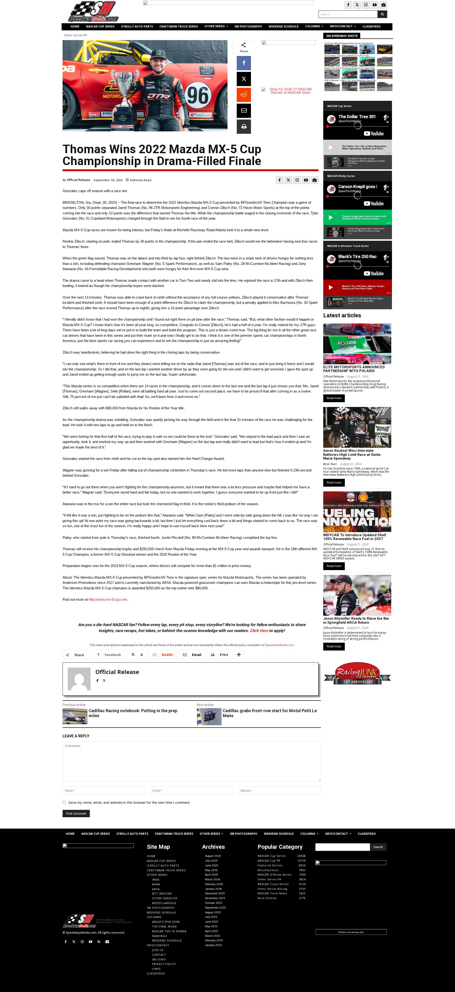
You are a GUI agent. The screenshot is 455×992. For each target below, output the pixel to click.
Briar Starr (330, 464)
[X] (244, 79)
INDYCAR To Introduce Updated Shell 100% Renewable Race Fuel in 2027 (354, 537)
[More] (239, 655)
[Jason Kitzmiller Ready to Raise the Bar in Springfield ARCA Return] (357, 595)
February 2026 (214, 884)
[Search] (382, 14)
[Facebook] (348, 5)
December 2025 (215, 893)
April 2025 (211, 931)
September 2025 (215, 907)
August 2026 (213, 856)
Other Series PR (75, 35)
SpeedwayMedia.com (279, 645)
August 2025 (213, 912)
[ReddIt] (244, 95)
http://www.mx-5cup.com (108, 599)
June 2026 (211, 865)
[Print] (244, 127)
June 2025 (211, 921)
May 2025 (211, 926)
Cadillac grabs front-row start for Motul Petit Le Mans (270, 713)
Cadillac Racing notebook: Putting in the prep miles (133, 713)
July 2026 (211, 860)
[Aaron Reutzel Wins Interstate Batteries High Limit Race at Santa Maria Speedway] (357, 427)
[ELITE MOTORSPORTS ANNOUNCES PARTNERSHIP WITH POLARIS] (357, 343)
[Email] (244, 111)
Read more (334, 398)
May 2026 (211, 870)
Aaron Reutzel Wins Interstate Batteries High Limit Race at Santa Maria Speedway (351, 454)
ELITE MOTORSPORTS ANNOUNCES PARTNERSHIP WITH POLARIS (354, 369)
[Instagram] (366, 5)
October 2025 (213, 902)
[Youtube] (374, 5)
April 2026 (211, 874)
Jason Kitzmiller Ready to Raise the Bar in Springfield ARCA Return (356, 620)
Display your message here (351, 932)
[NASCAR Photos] (383, 5)
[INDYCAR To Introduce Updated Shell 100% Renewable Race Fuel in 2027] (357, 511)
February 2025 (214, 940)
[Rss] (99, 942)
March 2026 (212, 879)
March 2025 (212, 935)
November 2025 (215, 898)
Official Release (78, 180)
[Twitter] (357, 5)
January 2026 (213, 888)
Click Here (259, 630)
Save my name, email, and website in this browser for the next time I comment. (129, 802)
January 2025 (213, 945)
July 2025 (211, 916)
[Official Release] (79, 679)
